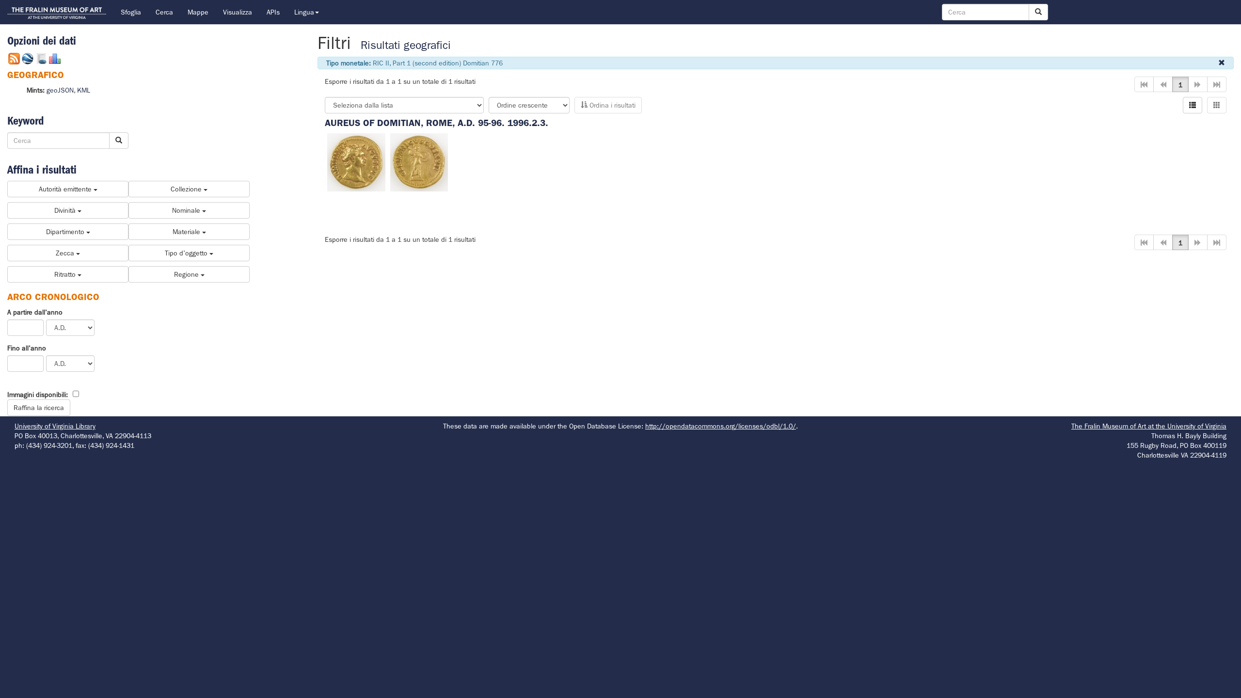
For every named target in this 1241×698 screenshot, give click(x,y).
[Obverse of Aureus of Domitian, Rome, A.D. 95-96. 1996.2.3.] (356, 161)
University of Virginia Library (55, 426)
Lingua (304, 12)
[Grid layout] (1216, 105)
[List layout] (1192, 105)
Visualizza (237, 12)
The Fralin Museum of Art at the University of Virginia (1148, 426)
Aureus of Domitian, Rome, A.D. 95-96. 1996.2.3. (436, 122)
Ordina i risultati (612, 105)
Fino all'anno (26, 348)
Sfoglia (131, 12)
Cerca (164, 12)
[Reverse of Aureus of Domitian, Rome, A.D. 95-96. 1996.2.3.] (419, 161)
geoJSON (60, 90)
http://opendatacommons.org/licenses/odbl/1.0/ (720, 426)
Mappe (198, 12)
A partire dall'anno (35, 312)
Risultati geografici (406, 45)
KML (83, 90)
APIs (273, 12)
